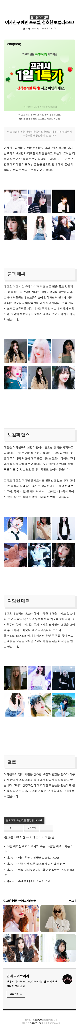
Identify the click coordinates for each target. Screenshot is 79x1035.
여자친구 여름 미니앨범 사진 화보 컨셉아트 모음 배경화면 (40, 872)
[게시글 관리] (19, 828)
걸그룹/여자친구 (39, 17)
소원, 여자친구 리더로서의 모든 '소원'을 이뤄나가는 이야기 (39, 849)
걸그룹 (8, 837)
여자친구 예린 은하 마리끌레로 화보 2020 (32, 858)
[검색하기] (74, 4)
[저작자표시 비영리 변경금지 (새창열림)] (46, 827)
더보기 (72, 900)
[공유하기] (14, 828)
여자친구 (22, 837)
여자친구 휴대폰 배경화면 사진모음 (28, 881)
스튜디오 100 (35, 1023)
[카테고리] (4, 4)
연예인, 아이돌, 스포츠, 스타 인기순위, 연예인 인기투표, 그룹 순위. (32, 984)
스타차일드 (37, 1020)
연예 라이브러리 (18, 976)
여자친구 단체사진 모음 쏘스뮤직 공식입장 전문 (35, 864)
